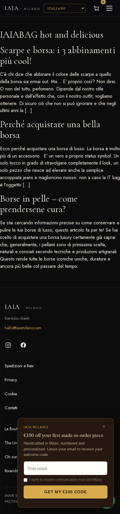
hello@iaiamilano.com (23, 328)
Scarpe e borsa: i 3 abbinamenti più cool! (57, 55)
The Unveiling (16, 443)
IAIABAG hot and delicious (51, 34)
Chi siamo (13, 457)
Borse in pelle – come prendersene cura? (39, 204)
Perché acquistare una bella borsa (50, 129)
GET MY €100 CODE (65, 491)
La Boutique (14, 429)
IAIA (22, 8)
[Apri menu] (109, 8)
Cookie (11, 394)
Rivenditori (13, 471)
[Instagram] (8, 345)
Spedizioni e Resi (19, 366)
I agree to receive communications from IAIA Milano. (66, 479)
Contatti (11, 408)
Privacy (11, 380)
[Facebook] (23, 345)
